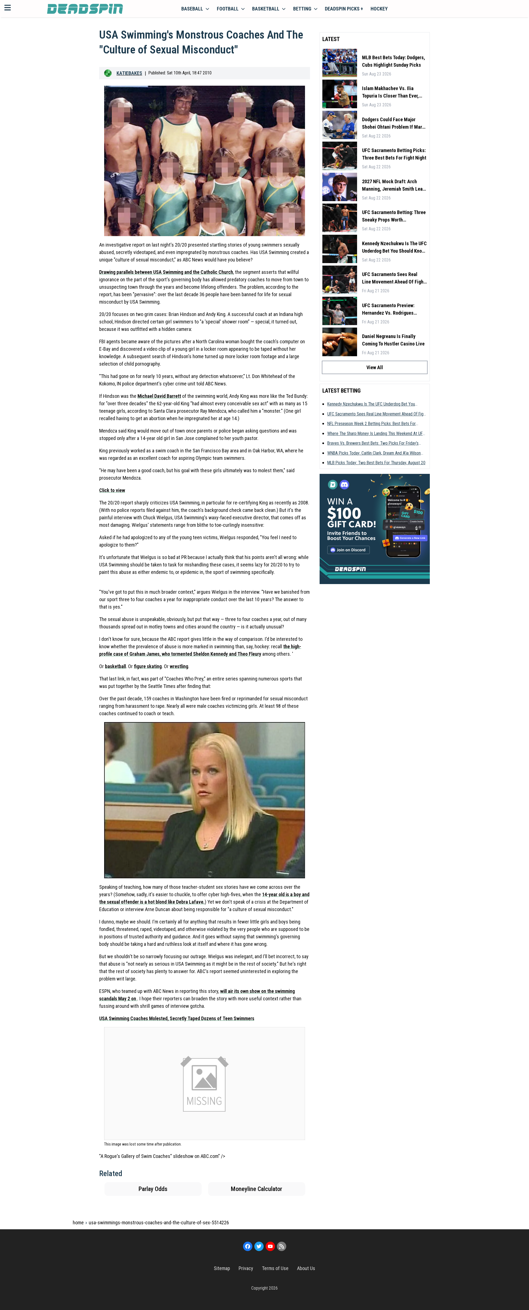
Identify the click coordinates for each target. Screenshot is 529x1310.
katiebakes (129, 73)
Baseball (192, 9)
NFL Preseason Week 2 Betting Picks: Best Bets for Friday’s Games (371, 424)
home (78, 1222)
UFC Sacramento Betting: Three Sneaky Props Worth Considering (394, 216)
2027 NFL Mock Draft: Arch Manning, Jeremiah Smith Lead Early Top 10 (393, 186)
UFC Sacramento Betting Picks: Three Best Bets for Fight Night (394, 154)
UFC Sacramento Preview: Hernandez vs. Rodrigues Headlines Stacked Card (388, 309)
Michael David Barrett (159, 396)
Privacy (246, 1268)
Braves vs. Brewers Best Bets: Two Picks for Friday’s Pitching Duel (373, 444)
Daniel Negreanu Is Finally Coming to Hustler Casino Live (393, 340)
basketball (265, 9)
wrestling (179, 666)
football (228, 9)
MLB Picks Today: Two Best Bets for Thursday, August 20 (376, 462)
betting (302, 9)
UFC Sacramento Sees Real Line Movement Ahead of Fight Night (393, 278)
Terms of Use (275, 1268)
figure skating (148, 666)
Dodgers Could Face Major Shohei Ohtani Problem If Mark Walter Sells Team (393, 124)
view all (374, 367)
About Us (306, 1268)
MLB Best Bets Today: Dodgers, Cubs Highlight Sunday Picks (393, 61)
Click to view (112, 490)
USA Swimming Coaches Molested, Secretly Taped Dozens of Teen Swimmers (176, 1018)
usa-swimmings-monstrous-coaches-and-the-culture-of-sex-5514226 (159, 1222)
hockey (379, 9)
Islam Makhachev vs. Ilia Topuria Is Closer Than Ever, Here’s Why (390, 92)
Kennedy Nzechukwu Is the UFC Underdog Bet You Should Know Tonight (394, 248)
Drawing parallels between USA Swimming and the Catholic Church (166, 272)
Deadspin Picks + (344, 9)
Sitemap (222, 1268)
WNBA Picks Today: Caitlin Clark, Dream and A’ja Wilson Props (374, 453)
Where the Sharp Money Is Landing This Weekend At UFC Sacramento (376, 434)
